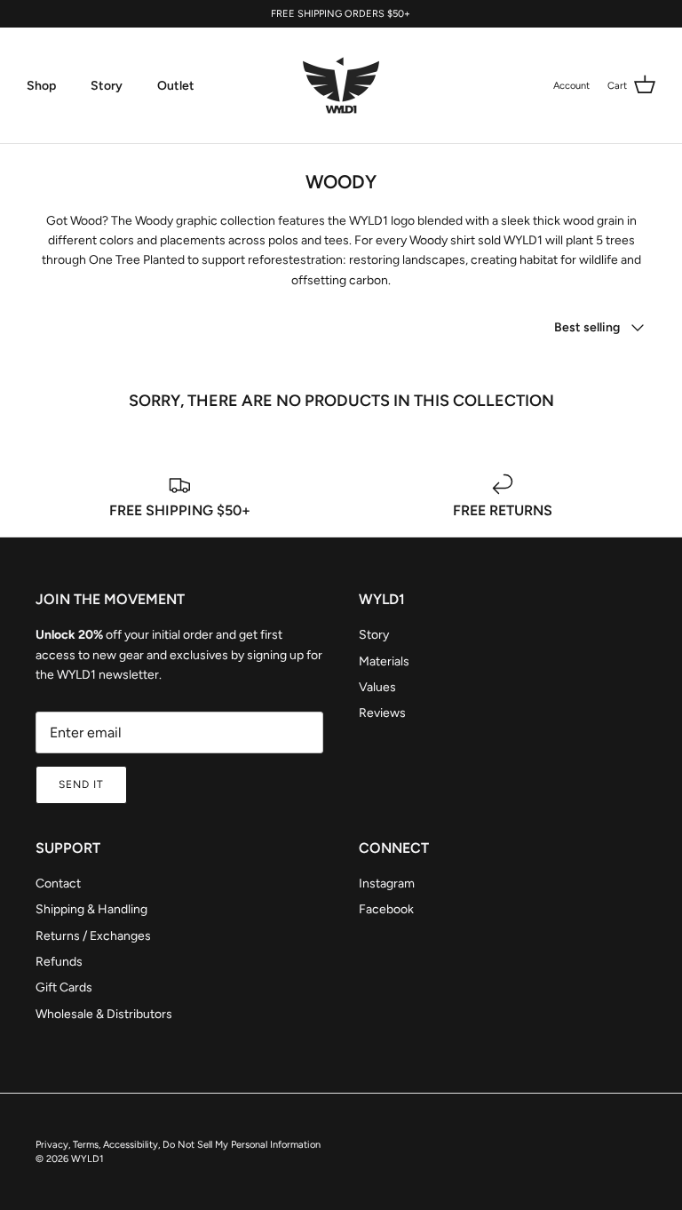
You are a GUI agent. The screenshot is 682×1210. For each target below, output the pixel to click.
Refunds (59, 961)
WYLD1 (87, 1159)
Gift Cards (64, 987)
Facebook (386, 909)
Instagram (387, 883)
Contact (58, 883)
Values (377, 687)
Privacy (52, 1144)
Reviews (382, 712)
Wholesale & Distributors (104, 1014)
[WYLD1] (341, 85)
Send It (81, 784)
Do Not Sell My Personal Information (242, 1144)
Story (107, 85)
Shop (41, 85)
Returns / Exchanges (93, 935)
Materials (384, 661)
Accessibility (130, 1144)
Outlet (175, 85)
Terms (86, 1144)
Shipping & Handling (91, 909)
